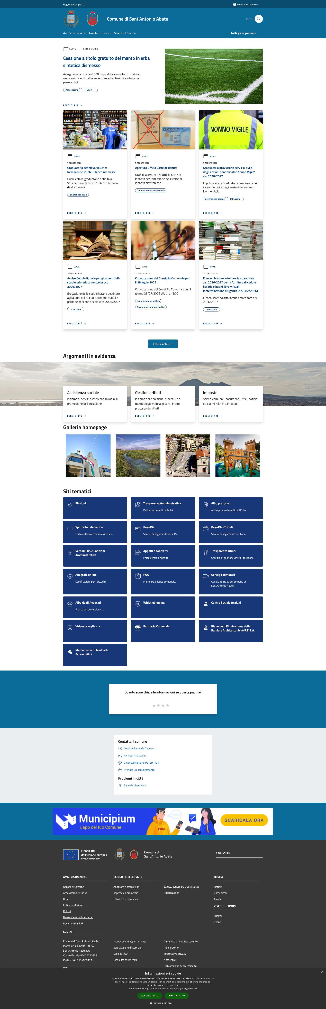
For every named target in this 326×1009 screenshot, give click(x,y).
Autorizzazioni (172, 893)
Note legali (170, 960)
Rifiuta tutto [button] (177, 995)
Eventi (217, 922)
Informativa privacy (175, 954)
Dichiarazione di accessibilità (180, 966)
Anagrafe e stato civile (126, 887)
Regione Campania (74, 4)
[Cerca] (259, 19)
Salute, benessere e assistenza (181, 887)
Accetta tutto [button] (149, 995)
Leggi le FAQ (120, 954)
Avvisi (73, 49)
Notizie (218, 887)
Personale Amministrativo (78, 917)
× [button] (322, 972)
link (195, 988)
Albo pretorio (171, 947)
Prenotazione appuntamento (129, 941)
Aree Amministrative (75, 893)
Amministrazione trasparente (181, 941)
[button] (163, 1003)
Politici (67, 911)
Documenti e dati (73, 923)
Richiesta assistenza (125, 960)
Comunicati (220, 893)
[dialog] (163, 988)
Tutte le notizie (161, 344)
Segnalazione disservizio (127, 947)
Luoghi (218, 916)
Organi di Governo (73, 887)
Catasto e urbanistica (125, 899)
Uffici (66, 899)
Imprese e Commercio (125, 893)
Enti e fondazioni (73, 905)
